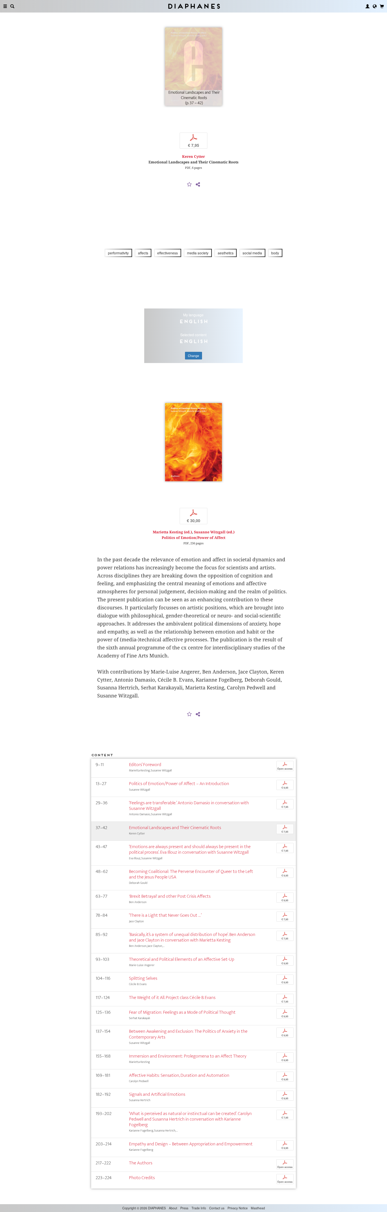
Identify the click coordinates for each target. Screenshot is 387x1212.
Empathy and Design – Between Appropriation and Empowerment (191, 1144)
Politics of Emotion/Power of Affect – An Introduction (179, 784)
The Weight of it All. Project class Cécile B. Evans (172, 997)
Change (193, 355)
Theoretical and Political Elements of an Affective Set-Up (181, 959)
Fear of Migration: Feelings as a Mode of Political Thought (182, 1012)
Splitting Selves (143, 978)
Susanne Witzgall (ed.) (214, 532)
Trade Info (198, 1208)
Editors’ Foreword (145, 765)
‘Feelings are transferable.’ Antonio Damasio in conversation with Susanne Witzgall (189, 805)
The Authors (140, 1163)
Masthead (258, 1208)
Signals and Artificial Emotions (157, 1094)
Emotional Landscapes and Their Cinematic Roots (175, 828)
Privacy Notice (238, 1208)
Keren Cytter (193, 156)
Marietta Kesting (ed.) (172, 532)
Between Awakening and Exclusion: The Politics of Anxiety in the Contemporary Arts (188, 1034)
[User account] (368, 6)
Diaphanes (194, 6)
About (173, 1208)
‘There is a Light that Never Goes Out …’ (165, 915)
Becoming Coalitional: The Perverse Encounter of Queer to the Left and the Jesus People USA (191, 874)
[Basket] (382, 6)
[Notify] (189, 184)
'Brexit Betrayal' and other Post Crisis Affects (170, 896)
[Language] (375, 6)
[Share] (197, 184)
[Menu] (5, 6)
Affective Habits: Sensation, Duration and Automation (179, 1075)
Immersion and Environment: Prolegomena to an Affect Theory (187, 1056)
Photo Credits (142, 1178)
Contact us (216, 1208)
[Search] (12, 6)
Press (184, 1208)
